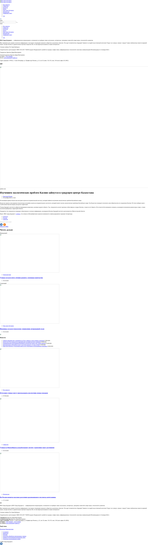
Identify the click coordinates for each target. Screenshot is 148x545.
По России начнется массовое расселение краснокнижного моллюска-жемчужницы (28, 497)
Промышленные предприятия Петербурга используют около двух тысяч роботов (24, 343)
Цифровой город (7, 13)
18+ (4, 16)
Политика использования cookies (12, 539)
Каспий (5, 218)
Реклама (5, 534)
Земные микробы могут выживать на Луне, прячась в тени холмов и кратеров (23, 340)
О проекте (5, 532)
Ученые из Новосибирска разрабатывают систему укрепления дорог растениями (27, 447)
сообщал (18, 214)
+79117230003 (17, 522)
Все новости (6, 4)
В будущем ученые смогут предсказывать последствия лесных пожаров (24, 393)
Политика (2, 529)
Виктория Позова (7, 196)
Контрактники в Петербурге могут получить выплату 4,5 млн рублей (21, 344)
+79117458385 (8, 56)
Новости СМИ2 (4, 226)
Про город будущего (8, 10)
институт (5, 216)
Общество (5, 6)
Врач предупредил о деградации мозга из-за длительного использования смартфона (25, 346)
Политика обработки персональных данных (14, 536)
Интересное (6, 11)
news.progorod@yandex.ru (10, 57)
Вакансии (5, 533)
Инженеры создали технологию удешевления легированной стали (22, 329)
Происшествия (7, 274)
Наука (4, 9)
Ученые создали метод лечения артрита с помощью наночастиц (21, 278)
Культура (5, 7)
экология (5, 219)
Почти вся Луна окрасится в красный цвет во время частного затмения (22, 342)
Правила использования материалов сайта (14, 537)
